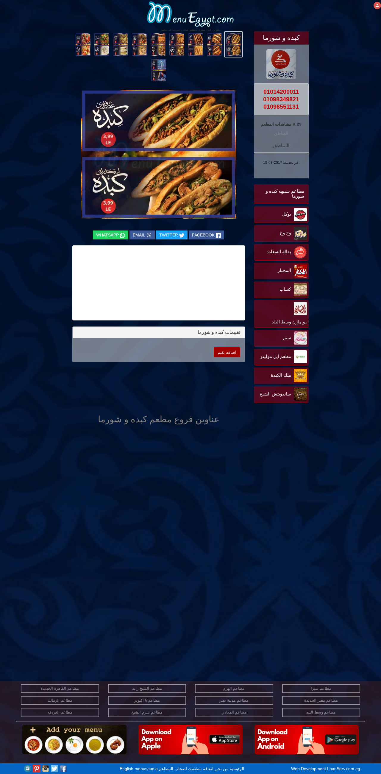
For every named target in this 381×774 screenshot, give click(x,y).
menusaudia (146, 768)
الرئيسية (237, 768)
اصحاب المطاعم (173, 768)
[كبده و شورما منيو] (233, 44)
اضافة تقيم (227, 352)
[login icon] (377, 5)
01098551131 (281, 106)
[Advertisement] (271, 464)
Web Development (309, 768)
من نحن (222, 768)
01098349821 (281, 99)
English (126, 768)
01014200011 (281, 91)
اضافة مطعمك (200, 768)
